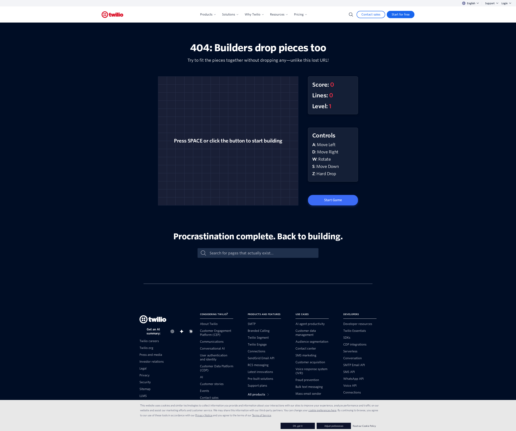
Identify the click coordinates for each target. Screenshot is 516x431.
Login (504, 3)
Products (206, 14)
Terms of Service (261, 415)
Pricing (299, 14)
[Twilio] (112, 15)
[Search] (351, 14)
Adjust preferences (333, 426)
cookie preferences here (322, 410)
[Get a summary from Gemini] (183, 331)
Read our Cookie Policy (364, 426)
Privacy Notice (203, 415)
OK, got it (298, 426)
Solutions (228, 14)
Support (490, 3)
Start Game (333, 200)
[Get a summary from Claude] (192, 331)
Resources (277, 14)
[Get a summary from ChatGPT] (174, 331)
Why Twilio (252, 14)
